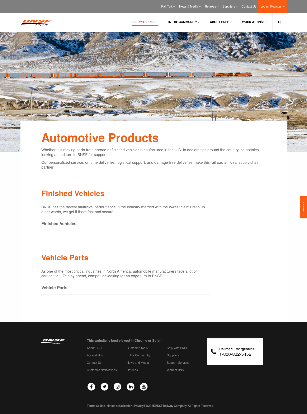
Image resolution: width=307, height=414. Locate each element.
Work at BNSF (253, 22)
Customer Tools (137, 348)
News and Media (138, 363)
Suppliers (229, 6)
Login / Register (271, 6)
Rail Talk (167, 6)
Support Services (178, 363)
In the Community (182, 22)
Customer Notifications (102, 370)
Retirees (210, 6)
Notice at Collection (119, 406)
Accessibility (95, 355)
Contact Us (249, 6)
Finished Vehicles (58, 223)
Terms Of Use (96, 406)
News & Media (188, 6)
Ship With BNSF (177, 348)
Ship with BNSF (143, 22)
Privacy (139, 406)
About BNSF (219, 22)
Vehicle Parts (54, 287)
